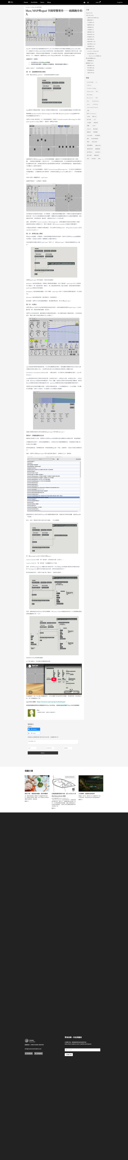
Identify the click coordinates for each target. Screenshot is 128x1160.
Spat (44, 62)
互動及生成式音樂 (91, 17)
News (42, 2)
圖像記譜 (89, 20)
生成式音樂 (89, 135)
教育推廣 (89, 70)
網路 (88, 138)
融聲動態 (88, 63)
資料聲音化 (90, 44)
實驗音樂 (96, 122)
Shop (49, 2)
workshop (95, 104)
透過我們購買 (64, 705)
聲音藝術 (89, 37)
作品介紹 (88, 15)
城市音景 (89, 119)
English (120, 2)
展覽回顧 (89, 60)
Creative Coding (29, 7)
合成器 (88, 116)
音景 (88, 158)
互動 (88, 110)
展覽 (88, 125)
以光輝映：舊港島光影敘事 (87, 793)
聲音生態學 (94, 142)
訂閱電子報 (69, 1054)
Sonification (95, 101)
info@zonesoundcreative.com (33, 1049)
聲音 (88, 142)
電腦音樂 (96, 155)
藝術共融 (89, 39)
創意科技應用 (89, 48)
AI (96, 82)
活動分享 (89, 72)
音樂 (99, 158)
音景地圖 (93, 158)
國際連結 (89, 65)
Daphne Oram (90, 91)
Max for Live (90, 98)
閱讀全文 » (27, 801)
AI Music (89, 85)
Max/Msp (89, 94)
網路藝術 (89, 32)
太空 (95, 119)
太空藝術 (89, 22)
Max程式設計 (38, 7)
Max (97, 91)
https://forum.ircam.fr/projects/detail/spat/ (51, 702)
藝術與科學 (90, 149)
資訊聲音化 (97, 152)
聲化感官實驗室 (90, 58)
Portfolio (34, 2)
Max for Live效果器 (94, 56)
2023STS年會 (90, 82)
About (26, 2)
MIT (97, 98)
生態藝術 (89, 29)
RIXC (88, 101)
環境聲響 (95, 132)
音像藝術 (89, 46)
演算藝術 (89, 27)
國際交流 (94, 116)
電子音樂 (89, 155)
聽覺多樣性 (98, 145)
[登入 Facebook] (29, 729)
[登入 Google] (29, 733)
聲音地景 (89, 34)
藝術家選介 (90, 41)
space (88, 104)
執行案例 (89, 68)
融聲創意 (97, 149)
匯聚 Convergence (91, 113)
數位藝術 (95, 129)
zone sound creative (92, 107)
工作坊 (93, 125)
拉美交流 (89, 129)
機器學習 (89, 25)
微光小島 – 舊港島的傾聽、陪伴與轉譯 (36, 793)
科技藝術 (97, 135)
